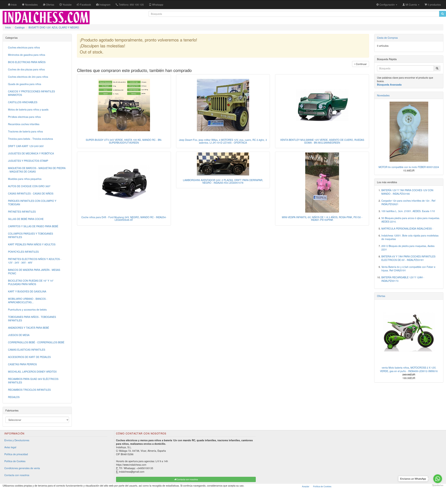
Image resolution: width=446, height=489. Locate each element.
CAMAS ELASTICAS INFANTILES (26, 349)
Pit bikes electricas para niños (24, 117)
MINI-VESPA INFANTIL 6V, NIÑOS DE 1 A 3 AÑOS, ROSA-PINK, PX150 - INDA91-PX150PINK (322, 218)
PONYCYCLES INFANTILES (23, 251)
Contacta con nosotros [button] (187, 479)
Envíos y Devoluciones (16, 440)
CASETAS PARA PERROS (22, 364)
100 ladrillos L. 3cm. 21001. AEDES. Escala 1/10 (408, 211)
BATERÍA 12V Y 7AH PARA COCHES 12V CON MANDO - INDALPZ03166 (407, 191)
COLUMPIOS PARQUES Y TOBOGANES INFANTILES (30, 235)
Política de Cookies (14, 461)
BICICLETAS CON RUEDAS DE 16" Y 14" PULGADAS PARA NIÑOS (30, 282)
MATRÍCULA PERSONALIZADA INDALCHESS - (407, 228)
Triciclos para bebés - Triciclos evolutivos (30, 138)
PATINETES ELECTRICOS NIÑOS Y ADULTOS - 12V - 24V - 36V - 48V (34, 260)
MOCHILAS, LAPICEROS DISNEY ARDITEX (32, 371)
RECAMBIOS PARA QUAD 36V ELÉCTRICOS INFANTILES (33, 380)
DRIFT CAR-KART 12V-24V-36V (26, 146)
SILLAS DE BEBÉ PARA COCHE (26, 219)
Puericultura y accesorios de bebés (27, 309)
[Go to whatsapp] (437, 478)
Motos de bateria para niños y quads (28, 109)
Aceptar (305, 486)
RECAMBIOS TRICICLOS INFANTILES (29, 389)
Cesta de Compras (387, 37)
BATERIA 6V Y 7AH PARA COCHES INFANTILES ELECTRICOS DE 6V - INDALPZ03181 (408, 258)
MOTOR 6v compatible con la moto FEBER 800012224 (409, 167)
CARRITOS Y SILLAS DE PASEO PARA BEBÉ (33, 226)
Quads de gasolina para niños (24, 84)
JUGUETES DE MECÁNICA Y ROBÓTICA (31, 153)
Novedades (383, 95)
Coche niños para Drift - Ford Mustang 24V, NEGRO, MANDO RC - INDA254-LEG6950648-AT (124, 218)
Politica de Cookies (322, 486)
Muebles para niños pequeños (24, 179)
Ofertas (381, 296)
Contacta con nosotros (16, 475)
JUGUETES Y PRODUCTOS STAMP (28, 160)
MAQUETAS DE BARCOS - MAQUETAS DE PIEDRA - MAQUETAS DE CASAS (37, 169)
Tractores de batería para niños (25, 131)
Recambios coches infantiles (23, 124)
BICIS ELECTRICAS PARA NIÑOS (26, 62)
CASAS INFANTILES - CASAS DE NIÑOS (30, 193)
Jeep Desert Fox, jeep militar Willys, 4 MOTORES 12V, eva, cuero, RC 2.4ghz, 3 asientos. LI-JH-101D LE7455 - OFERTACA (223, 141)
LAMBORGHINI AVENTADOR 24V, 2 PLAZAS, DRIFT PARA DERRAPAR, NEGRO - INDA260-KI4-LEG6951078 (223, 181)
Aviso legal (10, 447)
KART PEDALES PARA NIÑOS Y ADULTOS (31, 244)
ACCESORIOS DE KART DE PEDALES (29, 357)
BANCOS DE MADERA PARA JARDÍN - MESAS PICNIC (34, 271)
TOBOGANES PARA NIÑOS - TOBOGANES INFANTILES (32, 318)
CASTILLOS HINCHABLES (22, 102)
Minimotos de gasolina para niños (26, 54)
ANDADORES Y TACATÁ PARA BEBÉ (28, 327)
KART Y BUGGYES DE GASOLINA (27, 291)
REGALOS (14, 397)
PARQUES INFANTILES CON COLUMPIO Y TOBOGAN (32, 202)
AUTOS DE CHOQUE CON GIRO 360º (29, 186)
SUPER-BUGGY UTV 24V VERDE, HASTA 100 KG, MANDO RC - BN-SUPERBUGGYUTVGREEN (124, 141)
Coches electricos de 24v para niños (28, 76)
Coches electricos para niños (24, 47)
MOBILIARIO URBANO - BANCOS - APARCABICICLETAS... (27, 300)
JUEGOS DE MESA (18, 335)
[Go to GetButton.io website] (437, 485)
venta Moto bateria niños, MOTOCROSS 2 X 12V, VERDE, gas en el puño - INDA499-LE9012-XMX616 (409, 369)
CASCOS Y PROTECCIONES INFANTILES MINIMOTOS (31, 93)
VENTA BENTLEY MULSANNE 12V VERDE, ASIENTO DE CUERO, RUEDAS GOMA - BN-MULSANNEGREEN (322, 141)
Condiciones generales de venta (22, 468)
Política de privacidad (16, 454)
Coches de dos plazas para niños (26, 69)
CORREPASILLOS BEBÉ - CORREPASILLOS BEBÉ (36, 342)
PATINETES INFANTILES (22, 211)
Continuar (361, 64)
